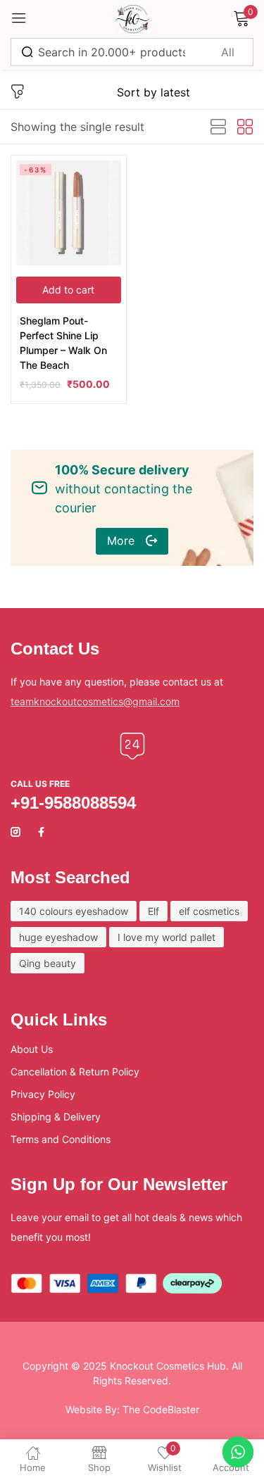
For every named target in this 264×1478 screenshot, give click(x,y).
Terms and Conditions (61, 1139)
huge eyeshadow (58, 937)
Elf (153, 911)
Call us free (40, 783)
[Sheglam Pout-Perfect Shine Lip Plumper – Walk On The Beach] (68, 212)
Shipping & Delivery (56, 1117)
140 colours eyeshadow (73, 911)
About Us (32, 1049)
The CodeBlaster (160, 1409)
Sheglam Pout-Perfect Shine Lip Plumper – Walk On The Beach (63, 343)
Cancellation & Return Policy (75, 1072)
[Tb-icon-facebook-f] (43, 832)
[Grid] (245, 127)
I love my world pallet (166, 937)
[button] (68, 290)
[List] (218, 127)
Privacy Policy (43, 1094)
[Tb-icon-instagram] (15, 832)
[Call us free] (132, 746)
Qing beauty (47, 963)
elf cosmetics (209, 911)
